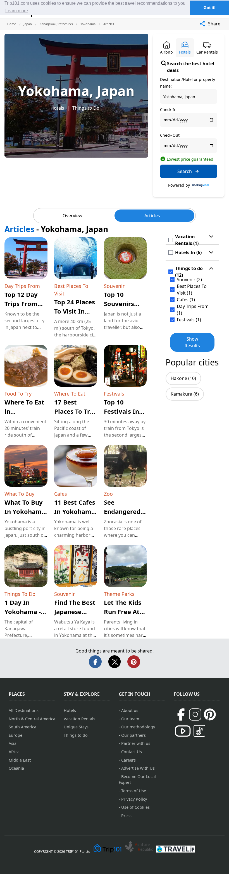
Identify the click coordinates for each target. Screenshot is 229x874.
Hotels (57, 108)
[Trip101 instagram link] (195, 714)
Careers (128, 760)
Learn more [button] (16, 10)
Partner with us (135, 743)
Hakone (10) (183, 378)
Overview (72, 216)
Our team (130, 718)
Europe (15, 735)
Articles (152, 216)
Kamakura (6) (185, 394)
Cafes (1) (186, 300)
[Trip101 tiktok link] (199, 731)
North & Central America (32, 718)
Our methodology (138, 726)
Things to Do (85, 108)
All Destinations (24, 710)
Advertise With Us (138, 768)
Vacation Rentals (79, 718)
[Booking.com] (200, 185)
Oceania (16, 768)
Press (126, 815)
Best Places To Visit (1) (192, 289)
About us (129, 710)
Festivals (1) (189, 320)
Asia (12, 743)
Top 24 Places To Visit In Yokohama (74, 311)
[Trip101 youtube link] (183, 731)
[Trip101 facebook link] (181, 714)
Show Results (192, 342)
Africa (14, 751)
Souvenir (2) (189, 279)
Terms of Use (133, 790)
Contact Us (131, 751)
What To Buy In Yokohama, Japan (25, 511)
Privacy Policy (134, 799)
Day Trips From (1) (193, 309)
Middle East (20, 760)
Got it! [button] (210, 7)
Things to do (76, 735)
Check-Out (170, 135)
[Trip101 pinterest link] (210, 714)
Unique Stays (76, 726)
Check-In (168, 109)
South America (22, 726)
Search (184, 171)
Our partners (133, 735)
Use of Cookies (135, 807)
